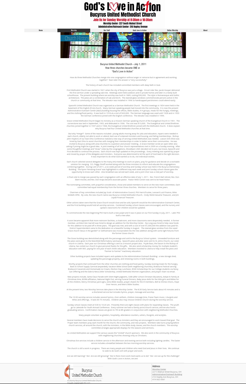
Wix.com (87, 383)
